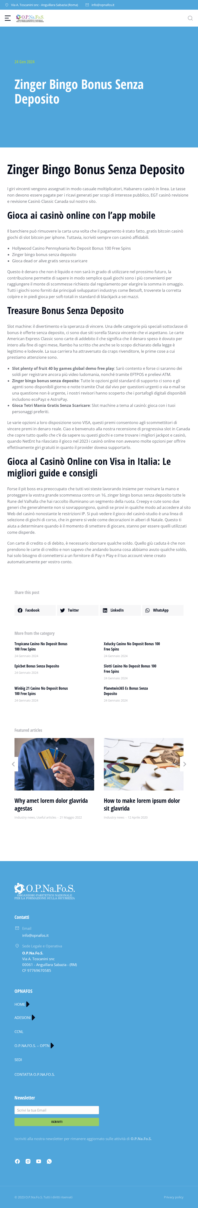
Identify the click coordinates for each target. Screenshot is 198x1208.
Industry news (24, 817)
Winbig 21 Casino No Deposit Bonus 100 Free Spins (41, 691)
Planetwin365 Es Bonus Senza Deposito (126, 691)
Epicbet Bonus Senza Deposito (36, 666)
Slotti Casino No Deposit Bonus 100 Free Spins (130, 668)
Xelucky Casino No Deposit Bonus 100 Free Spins (132, 646)
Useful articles (46, 817)
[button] (35, 610)
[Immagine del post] (54, 764)
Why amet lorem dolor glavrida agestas (51, 804)
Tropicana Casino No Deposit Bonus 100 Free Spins (40, 646)
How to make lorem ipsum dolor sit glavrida (142, 804)
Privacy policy (174, 1197)
